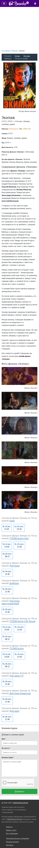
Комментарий (8, 757)
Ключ (12, 520)
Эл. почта (6, 748)
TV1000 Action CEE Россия (22, 621)
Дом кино (14, 710)
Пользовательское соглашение (17, 838)
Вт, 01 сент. (19, 544)
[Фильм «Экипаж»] (19, 375)
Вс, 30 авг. (7, 526)
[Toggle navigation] (4, 3)
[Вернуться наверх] (35, 841)
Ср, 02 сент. (19, 526)
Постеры (26, 56)
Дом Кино (14, 565)
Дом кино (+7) (16, 675)
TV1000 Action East (19, 538)
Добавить (19, 791)
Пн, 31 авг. (7, 544)
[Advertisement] (19, 28)
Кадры (17, 56)
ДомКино (14, 583)
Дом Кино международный (11, 602)
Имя (4, 739)
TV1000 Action (16, 648)
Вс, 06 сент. (7, 553)
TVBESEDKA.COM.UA (20, 803)
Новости (9, 827)
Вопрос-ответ (11, 830)
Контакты (9, 845)
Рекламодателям (12, 842)
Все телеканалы (12, 833)
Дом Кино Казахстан (20, 693)
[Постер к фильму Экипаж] (19, 85)
